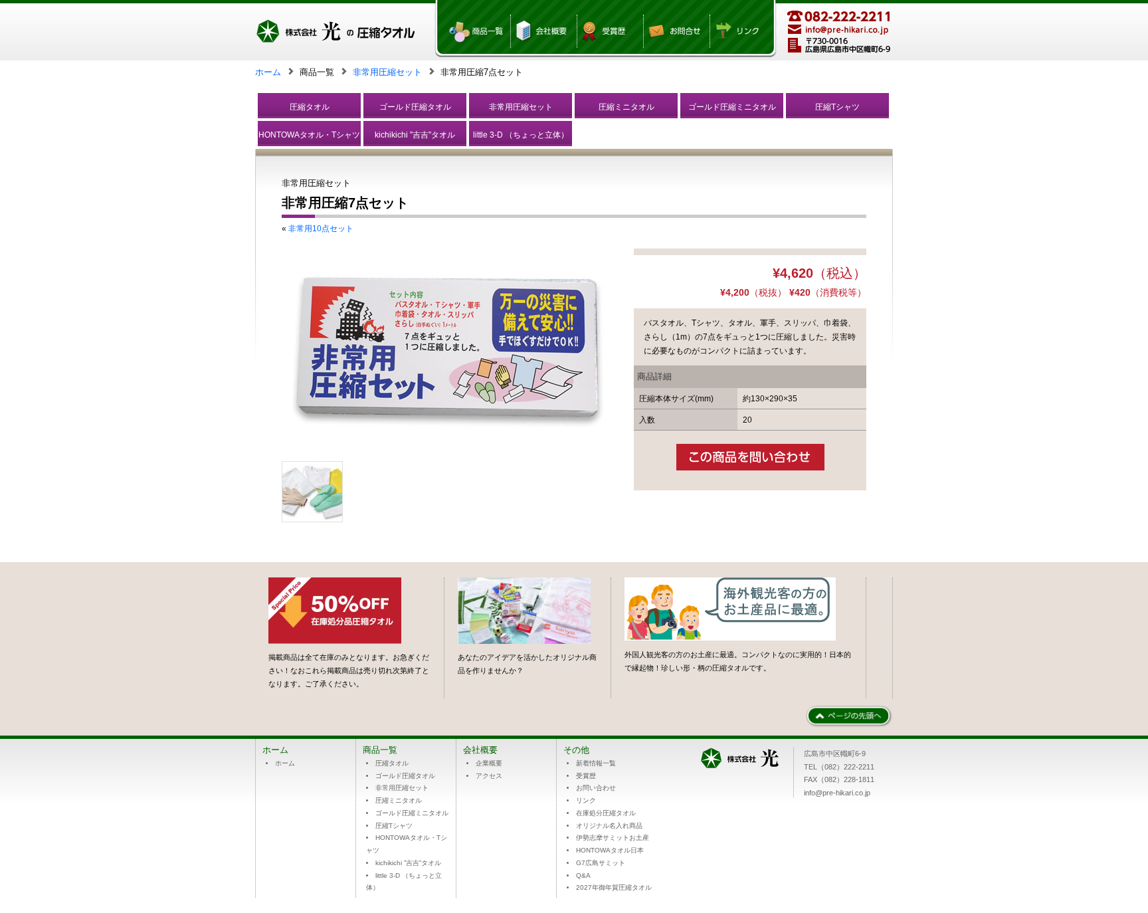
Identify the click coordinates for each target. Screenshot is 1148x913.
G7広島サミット (600, 862)
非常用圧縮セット (387, 72)
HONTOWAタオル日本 (610, 850)
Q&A (583, 875)
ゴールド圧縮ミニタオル (732, 106)
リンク (586, 800)
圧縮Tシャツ (837, 106)
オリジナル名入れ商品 (609, 825)
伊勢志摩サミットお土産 (612, 837)
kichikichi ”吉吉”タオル (415, 134)
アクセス (489, 775)
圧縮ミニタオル (626, 106)
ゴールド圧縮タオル (415, 106)
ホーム (268, 72)
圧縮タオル (310, 106)
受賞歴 (586, 775)
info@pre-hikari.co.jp (837, 793)
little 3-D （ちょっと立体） (521, 134)
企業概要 (489, 763)
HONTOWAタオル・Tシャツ (309, 134)
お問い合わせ (596, 787)
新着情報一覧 (596, 763)
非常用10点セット (320, 228)
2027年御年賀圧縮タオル (614, 887)
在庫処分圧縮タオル (606, 813)
